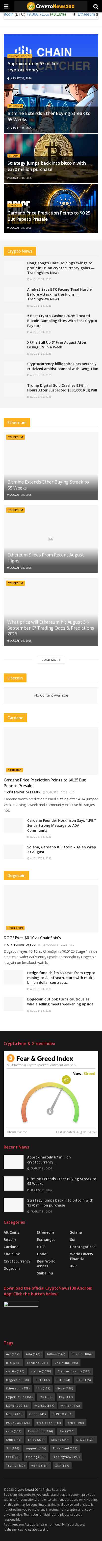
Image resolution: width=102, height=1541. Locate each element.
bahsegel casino (15, 1529)
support (36, 1448)
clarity (15, 1371)
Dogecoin (15, 928)
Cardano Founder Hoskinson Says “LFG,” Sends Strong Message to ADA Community (61, 825)
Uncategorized (83, 1246)
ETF (63, 1380)
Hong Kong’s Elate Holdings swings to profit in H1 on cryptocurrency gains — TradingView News (61, 268)
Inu (45, 1397)
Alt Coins (11, 1232)
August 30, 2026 (40, 353)
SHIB (13, 1439)
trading (36, 1457)
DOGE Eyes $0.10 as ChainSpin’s (32, 937)
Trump (15, 1465)
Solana (76, 1232)
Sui (12, 1448)
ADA (33, 1354)
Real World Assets (46, 1263)
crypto (41, 1371)
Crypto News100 (26, 1489)
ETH (84, 1380)
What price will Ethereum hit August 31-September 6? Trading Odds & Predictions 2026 (50, 628)
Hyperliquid (19, 1397)
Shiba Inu (45, 1273)
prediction (48, 1423)
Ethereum (15, 106)
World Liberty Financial (81, 1256)
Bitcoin (14, 155)
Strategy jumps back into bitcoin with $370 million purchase (46, 166)
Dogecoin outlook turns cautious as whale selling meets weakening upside (60, 1001)
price (76, 1423)
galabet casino (38, 1529)
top (13, 1457)
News (14, 1414)
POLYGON (18, 1423)
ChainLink (66, 1363)
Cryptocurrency (19, 56)
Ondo (41, 1254)
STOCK (85, 1439)
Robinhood (40, 1431)
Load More (51, 659)
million (70, 1405)
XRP (73, 1266)
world (40, 1465)
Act (12, 1354)
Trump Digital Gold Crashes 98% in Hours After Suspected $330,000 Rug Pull (62, 388)
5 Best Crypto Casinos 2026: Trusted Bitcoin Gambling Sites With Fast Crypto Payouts (62, 320)
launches (17, 1405)
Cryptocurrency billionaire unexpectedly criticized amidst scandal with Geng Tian (62, 366)
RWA (67, 1431)
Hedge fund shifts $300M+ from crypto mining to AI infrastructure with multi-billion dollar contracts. (61, 977)
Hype (65, 1388)
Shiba (36, 1439)
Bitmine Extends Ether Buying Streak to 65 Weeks (48, 485)
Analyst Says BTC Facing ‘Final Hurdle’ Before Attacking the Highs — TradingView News (59, 294)
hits (43, 1388)
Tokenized (65, 1448)
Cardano (15, 205)
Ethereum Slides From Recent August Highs (45, 557)
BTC (13, 1363)
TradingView (66, 1457)
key (66, 1397)
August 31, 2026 (21, 78)
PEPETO (62, 1414)
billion (56, 1354)
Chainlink (12, 1254)
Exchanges (46, 1239)
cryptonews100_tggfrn (23, 792)
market (44, 1405)
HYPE (41, 1246)
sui (72, 1239)
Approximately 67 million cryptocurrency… (33, 66)
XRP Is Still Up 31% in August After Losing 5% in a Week (57, 345)
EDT (43, 1380)
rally (13, 1431)
